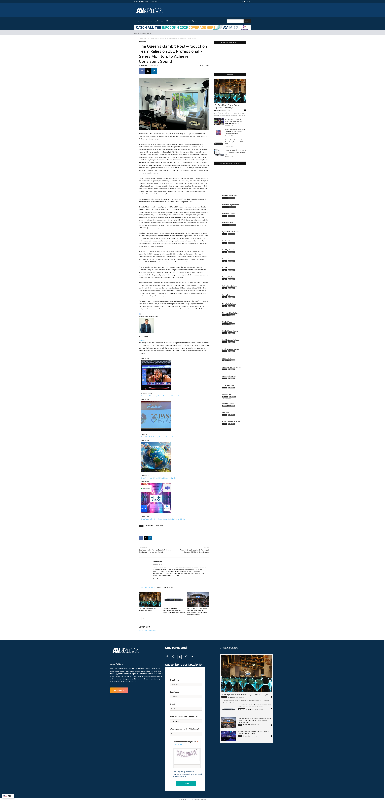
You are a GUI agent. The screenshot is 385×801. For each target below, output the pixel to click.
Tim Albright (144, 65)
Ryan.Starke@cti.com (229, 376)
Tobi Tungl (225, 412)
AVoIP (240, 736)
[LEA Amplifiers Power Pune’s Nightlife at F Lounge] (150, 599)
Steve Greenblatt (228, 385)
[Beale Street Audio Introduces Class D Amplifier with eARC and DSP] (219, 142)
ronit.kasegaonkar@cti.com (232, 367)
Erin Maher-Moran (229, 268)
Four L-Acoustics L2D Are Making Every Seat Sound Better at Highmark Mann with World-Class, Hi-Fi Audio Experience (254, 720)
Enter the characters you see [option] (184, 742)
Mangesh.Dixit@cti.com (230, 313)
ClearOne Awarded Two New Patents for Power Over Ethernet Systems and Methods (155, 551)
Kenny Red (226, 295)
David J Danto (227, 259)
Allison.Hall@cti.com (229, 196)
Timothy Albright (228, 403)
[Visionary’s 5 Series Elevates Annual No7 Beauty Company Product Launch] (228, 736)
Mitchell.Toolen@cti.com (230, 331)
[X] (247, 1)
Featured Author (228, 277)
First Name (174, 680)
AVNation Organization (230, 205)
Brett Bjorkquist (228, 250)
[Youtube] (249, 1)
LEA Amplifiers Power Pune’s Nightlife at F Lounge (244, 694)
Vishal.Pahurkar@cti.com (231, 421)
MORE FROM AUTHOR (165, 588)
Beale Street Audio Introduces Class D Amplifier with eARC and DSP (235, 142)
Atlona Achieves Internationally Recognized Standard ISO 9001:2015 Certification (194, 551)
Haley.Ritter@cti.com (229, 286)
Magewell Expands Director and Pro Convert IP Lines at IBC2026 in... (235, 152)
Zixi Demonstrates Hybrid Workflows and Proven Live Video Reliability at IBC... (233, 121)
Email (172, 704)
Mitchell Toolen (227, 322)
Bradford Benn (227, 241)
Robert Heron (227, 358)
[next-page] (143, 618)
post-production (149, 525)
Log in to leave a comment (147, 630)
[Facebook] (240, 1)
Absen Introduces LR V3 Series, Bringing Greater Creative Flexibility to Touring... (235, 131)
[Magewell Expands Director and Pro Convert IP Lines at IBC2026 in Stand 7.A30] (219, 152)
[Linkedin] (245, 1)
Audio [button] (180, 745)
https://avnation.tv (157, 564)
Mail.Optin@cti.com (229, 304)
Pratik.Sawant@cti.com (230, 349)
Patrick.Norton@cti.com (230, 340)
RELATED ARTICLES (148, 588)
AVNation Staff (217, 110)
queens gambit (159, 525)
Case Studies (142, 38)
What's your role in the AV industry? (184, 729)
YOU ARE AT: (137, 33)
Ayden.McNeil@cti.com (230, 232)
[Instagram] (242, 1)
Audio (240, 724)
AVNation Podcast (228, 214)
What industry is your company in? (184, 716)
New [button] (174, 745)
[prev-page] (140, 618)
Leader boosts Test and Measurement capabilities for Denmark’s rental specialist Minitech (174, 610)
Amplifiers (223, 697)
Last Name (174, 692)
